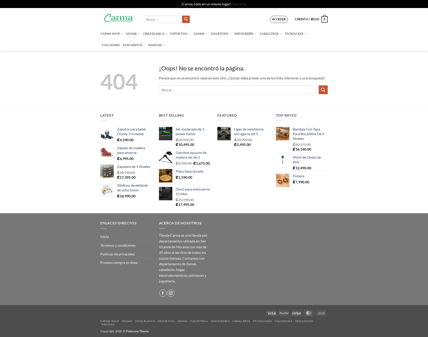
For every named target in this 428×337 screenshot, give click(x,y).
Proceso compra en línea (119, 262)
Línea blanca (153, 33)
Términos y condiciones (118, 245)
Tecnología (294, 33)
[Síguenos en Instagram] (171, 293)
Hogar (131, 33)
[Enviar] (186, 19)
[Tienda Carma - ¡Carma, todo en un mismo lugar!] (118, 18)
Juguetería (219, 33)
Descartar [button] (239, 4)
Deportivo (178, 33)
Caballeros (269, 33)
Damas (199, 33)
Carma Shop (110, 33)
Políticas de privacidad (117, 254)
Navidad (155, 45)
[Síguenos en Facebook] (163, 293)
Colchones (111, 45)
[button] (279, 19)
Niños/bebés (244, 33)
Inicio (104, 236)
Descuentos (132, 45)
